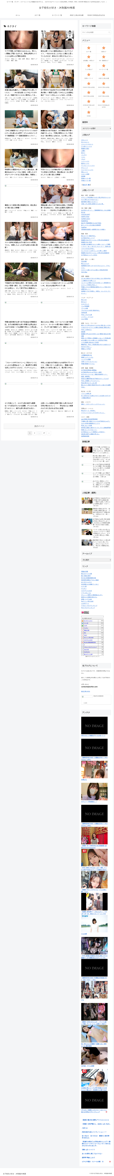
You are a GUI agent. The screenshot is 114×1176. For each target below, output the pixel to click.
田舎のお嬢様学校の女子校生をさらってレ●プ (95, 378)
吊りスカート (85, 142)
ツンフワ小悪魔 (86, 359)
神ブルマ (84, 302)
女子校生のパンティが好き (89, 255)
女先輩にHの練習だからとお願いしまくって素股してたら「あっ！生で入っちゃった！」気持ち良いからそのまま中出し (96, 246)
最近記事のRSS (85, 691)
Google (85, 625)
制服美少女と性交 (86, 242)
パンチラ (84, 155)
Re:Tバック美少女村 (87, 601)
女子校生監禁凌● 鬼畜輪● (89, 370)
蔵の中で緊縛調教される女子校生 (91, 223)
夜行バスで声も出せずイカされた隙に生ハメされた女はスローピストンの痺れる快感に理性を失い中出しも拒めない (96, 327)
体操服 (83, 176)
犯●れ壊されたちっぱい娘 (89, 383)
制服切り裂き (85, 148)
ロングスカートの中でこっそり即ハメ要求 (94, 250)
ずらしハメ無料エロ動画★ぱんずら (92, 595)
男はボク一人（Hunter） (88, 410)
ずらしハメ (84, 167)
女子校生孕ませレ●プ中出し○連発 (91, 372)
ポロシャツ (84, 140)
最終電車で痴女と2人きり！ (89, 201)
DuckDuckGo (87, 652)
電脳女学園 (84, 571)
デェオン (84, 588)
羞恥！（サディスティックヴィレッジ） (93, 404)
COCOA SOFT (85, 214)
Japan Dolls (86, 649)
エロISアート (85, 603)
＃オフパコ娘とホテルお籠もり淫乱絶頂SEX (94, 270)
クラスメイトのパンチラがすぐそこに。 (93, 412)
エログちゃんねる (86, 590)
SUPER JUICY (85, 219)
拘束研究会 (84, 221)
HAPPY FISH (85, 216)
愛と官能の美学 (86, 576)
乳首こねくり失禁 (86, 425)
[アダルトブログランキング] (85, 612)
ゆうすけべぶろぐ (86, 582)
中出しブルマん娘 (86, 314)
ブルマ (83, 159)
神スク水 (84, 300)
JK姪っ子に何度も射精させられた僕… (92, 204)
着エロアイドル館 (86, 573)
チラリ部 (84, 586)
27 (44, 433)
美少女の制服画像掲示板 (88, 578)
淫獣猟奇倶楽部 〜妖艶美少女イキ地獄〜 (93, 229)
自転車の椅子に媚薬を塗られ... (90, 434)
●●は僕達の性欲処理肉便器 (89, 419)
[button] (109, 32)
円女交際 (84, 261)
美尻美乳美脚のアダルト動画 (90, 580)
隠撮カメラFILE (86, 349)
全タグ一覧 (86, 185)
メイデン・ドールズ (87, 317)
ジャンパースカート (87, 144)
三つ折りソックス (86, 146)
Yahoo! (85, 635)
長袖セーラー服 (86, 178)
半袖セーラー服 (86, 180)
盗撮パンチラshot (86, 599)
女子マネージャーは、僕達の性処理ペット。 (94, 374)
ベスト (83, 157)
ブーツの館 (84, 308)
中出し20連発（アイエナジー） (90, 380)
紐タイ (83, 153)
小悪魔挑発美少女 (86, 355)
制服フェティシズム (87, 357)
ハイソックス (85, 161)
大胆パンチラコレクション (89, 361)
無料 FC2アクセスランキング (92, 656)
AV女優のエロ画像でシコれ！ (90, 584)
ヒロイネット (85, 304)
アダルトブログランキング (89, 605)
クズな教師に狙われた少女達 (90, 342)
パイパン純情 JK (86, 393)
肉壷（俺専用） (86, 376)
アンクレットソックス (88, 165)
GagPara (83, 227)
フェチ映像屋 (85, 306)
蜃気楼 (83, 331)
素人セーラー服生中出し (88, 236)
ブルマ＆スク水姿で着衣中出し (90, 310)
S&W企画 (84, 312)
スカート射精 (85, 174)
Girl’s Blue (84, 272)
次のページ (39, 426)
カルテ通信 (84, 319)
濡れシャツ (84, 172)
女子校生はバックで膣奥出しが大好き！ (93, 432)
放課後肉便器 (85, 436)
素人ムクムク (85, 263)
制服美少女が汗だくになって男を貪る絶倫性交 (95, 240)
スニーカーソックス (87, 170)
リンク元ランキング (86, 618)
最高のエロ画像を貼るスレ (89, 597)
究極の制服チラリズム (88, 363)
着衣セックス (85, 163)
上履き (83, 150)
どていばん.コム (86, 593)
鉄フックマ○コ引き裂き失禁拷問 (91, 225)
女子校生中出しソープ (88, 238)
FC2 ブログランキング (88, 607)
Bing (85, 632)
